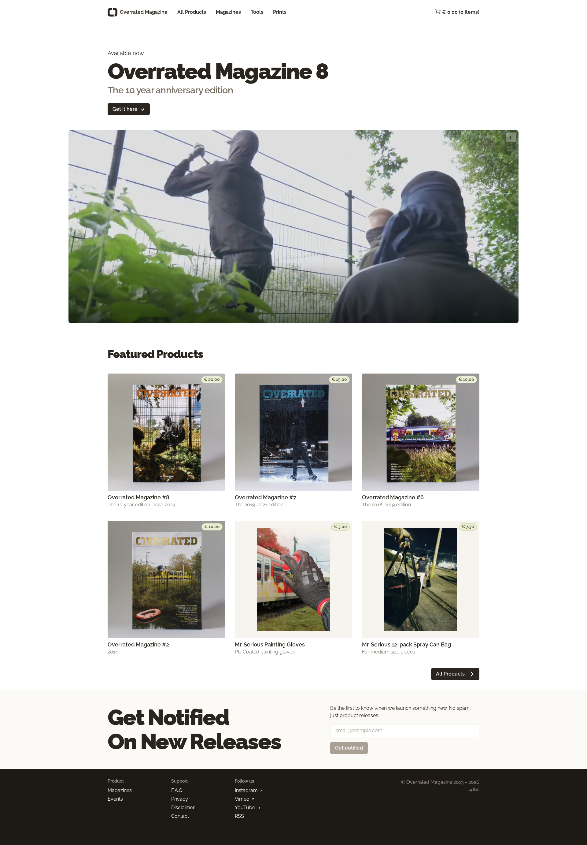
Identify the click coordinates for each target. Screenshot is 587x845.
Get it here (125, 109)
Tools (257, 12)
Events (115, 799)
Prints (279, 12)
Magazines (228, 12)
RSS (239, 816)
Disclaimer (183, 807)
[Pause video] (511, 137)
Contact (180, 816)
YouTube (245, 807)
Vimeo (242, 799)
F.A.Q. (177, 790)
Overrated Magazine (144, 12)
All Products (191, 12)
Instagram (246, 790)
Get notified (349, 748)
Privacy (179, 799)
